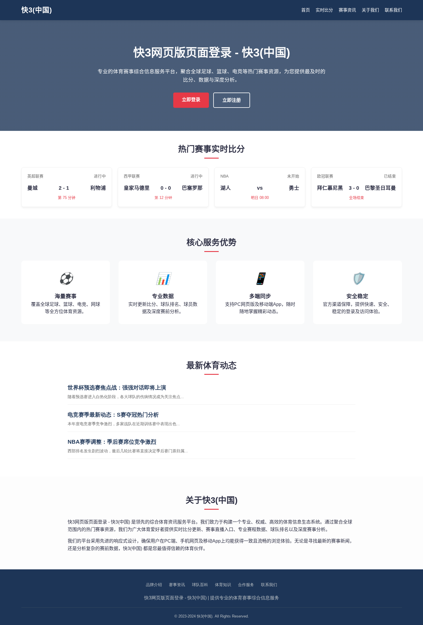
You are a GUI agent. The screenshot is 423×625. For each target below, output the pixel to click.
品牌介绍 (154, 584)
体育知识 (223, 584)
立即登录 (191, 99)
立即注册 (231, 100)
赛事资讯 (347, 9)
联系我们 (393, 9)
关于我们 (370, 9)
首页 (305, 9)
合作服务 (246, 584)
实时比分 (324, 9)
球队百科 (200, 584)
